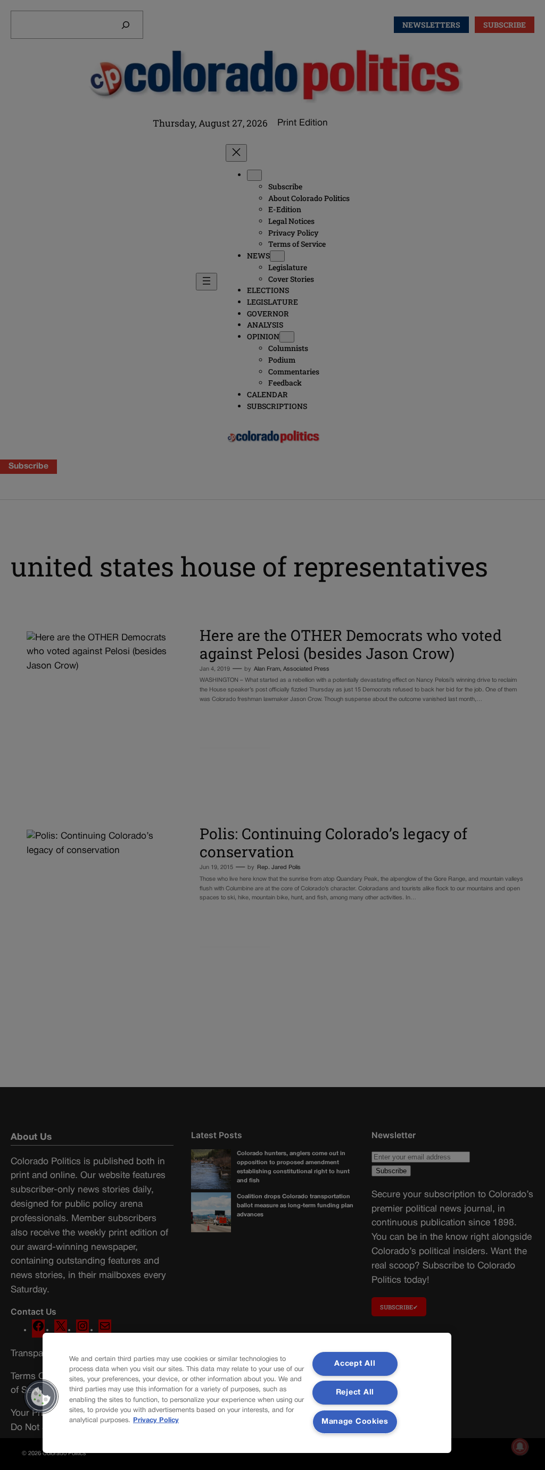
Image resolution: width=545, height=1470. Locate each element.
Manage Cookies (355, 1421)
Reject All (355, 1392)
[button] (41, 1397)
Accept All (354, 1363)
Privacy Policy (156, 1420)
